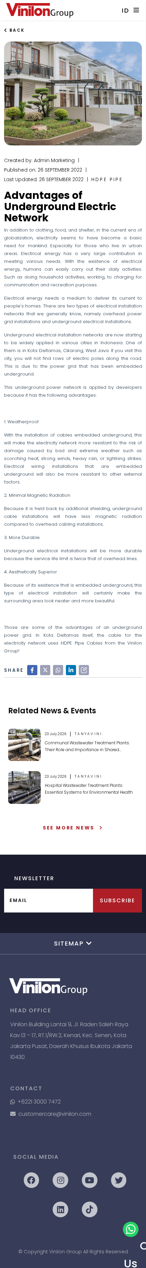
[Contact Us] (131, 1229)
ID (126, 10)
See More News (68, 827)
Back (15, 30)
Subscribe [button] (117, 900)
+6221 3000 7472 (39, 1102)
